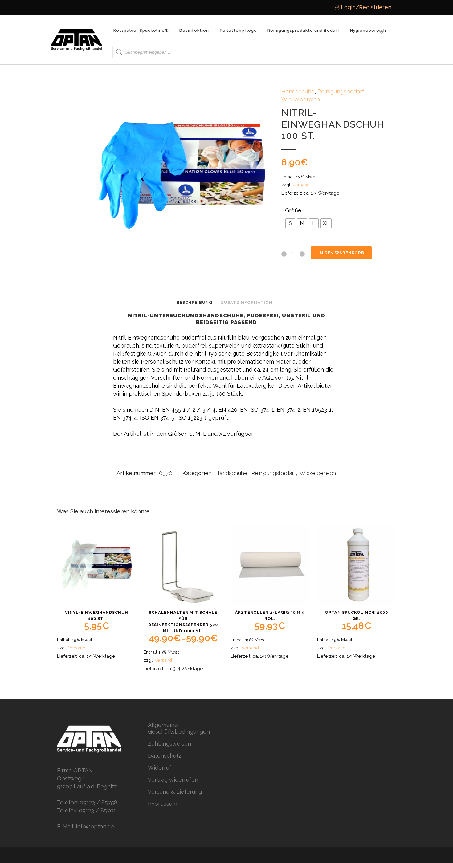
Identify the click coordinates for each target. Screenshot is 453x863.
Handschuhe (298, 91)
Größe (293, 210)
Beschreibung (194, 302)
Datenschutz (164, 755)
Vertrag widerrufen (173, 779)
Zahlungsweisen (169, 743)
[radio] (290, 223)
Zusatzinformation (246, 302)
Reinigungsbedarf (340, 91)
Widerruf (159, 767)
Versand (301, 184)
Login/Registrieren (365, 7)
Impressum (162, 803)
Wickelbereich (300, 99)
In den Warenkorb (341, 252)
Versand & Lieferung (175, 791)
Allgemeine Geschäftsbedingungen (179, 728)
